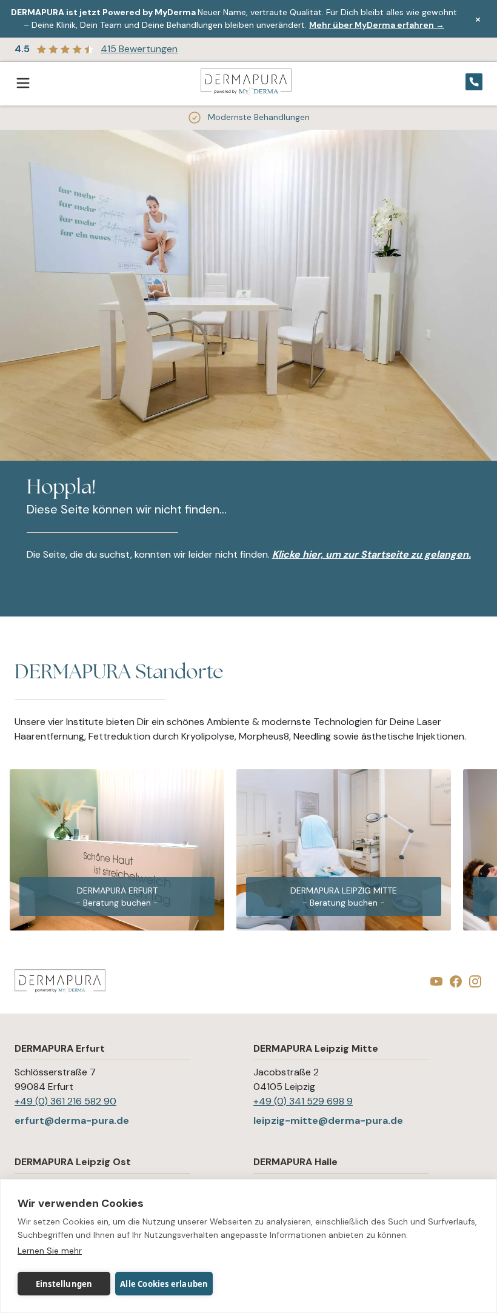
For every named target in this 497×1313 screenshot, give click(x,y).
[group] (117, 849)
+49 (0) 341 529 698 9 (303, 1101)
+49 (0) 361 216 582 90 (65, 1101)
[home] (246, 83)
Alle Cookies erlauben (164, 1283)
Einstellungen (64, 1283)
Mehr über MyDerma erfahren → (376, 24)
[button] (27, 83)
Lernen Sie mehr (50, 1250)
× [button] (478, 19)
